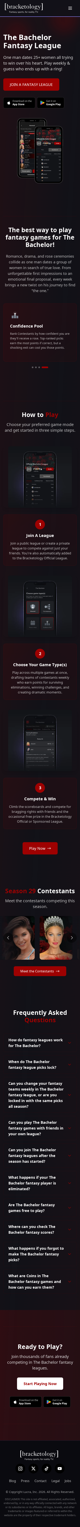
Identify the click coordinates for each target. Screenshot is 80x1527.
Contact (40, 1481)
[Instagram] (20, 1468)
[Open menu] (70, 8)
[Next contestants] (72, 938)
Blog (12, 1481)
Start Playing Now (40, 1383)
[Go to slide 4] (45, 367)
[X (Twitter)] (33, 1468)
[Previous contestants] (8, 938)
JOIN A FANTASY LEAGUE (31, 84)
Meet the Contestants (37, 971)
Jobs (68, 1481)
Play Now (37, 848)
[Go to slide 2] (36, 367)
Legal (55, 1481)
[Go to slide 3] (39, 367)
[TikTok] (46, 1468)
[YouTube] (60, 1468)
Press (25, 1481)
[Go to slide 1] (32, 367)
